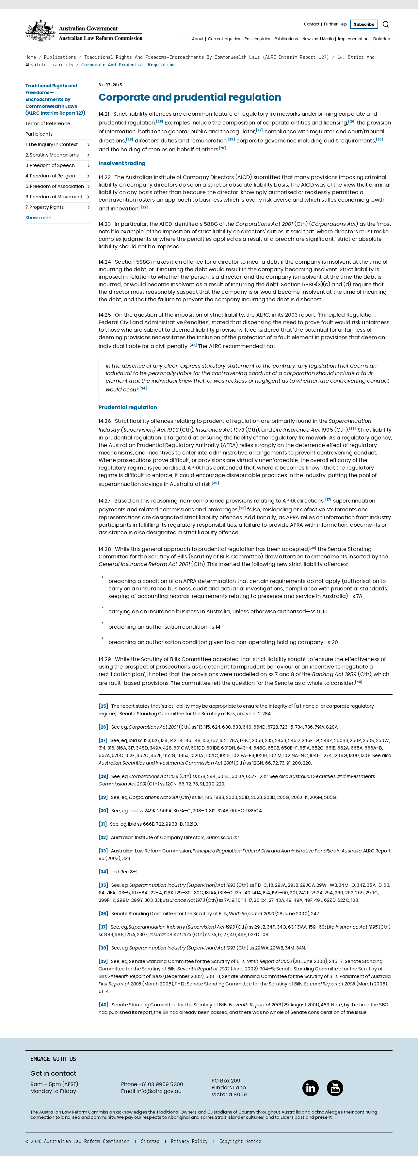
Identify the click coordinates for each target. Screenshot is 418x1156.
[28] (130, 139)
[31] (222, 148)
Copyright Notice (240, 1141)
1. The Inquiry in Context (51, 144)
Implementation (353, 39)
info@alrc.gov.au (159, 1091)
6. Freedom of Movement (54, 197)
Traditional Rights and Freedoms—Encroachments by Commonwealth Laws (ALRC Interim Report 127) (55, 100)
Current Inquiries (224, 39)
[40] (359, 682)
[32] (144, 207)
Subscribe (364, 24)
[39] (313, 548)
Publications (286, 39)
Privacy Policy (189, 1141)
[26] (352, 121)
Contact (311, 24)
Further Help (335, 24)
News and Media (317, 39)
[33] (193, 345)
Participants (39, 134)
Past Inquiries (257, 39)
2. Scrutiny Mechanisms (52, 155)
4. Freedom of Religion (50, 176)
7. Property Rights (44, 207)
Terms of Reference (47, 124)
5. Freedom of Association (54, 186)
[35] (352, 428)
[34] (143, 388)
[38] (242, 508)
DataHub (381, 39)
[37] (328, 499)
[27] (259, 130)
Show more (38, 218)
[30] (379, 139)
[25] (160, 121)
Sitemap (150, 1141)
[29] (231, 139)
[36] (215, 483)
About (197, 39)
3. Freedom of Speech (50, 165)
